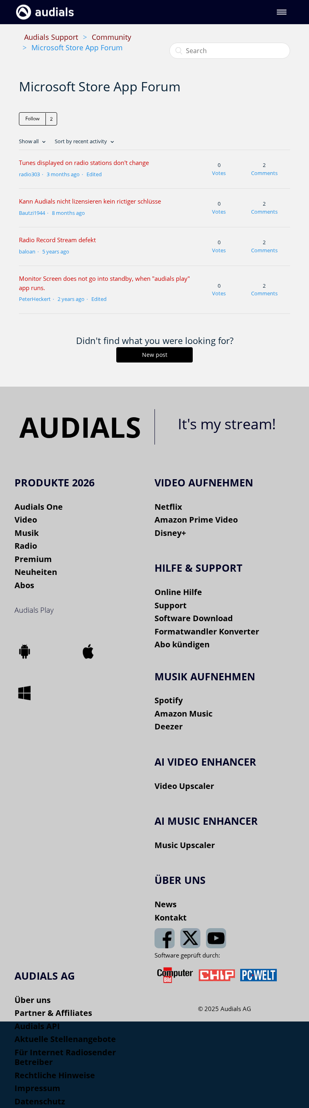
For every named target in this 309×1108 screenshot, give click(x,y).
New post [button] (154, 354)
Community (111, 37)
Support (170, 605)
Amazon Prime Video (196, 519)
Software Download (193, 618)
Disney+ (170, 532)
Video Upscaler (184, 786)
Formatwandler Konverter (206, 631)
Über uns (32, 1000)
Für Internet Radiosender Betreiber (65, 1057)
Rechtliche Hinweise (54, 1075)
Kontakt (170, 917)
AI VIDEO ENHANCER (205, 761)
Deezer (168, 726)
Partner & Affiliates (53, 1012)
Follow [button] (32, 118)
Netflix (168, 506)
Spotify (168, 700)
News (165, 904)
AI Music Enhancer (206, 821)
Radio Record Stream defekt (57, 240)
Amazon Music (183, 713)
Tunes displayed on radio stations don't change (84, 163)
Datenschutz (39, 1101)
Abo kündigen (182, 644)
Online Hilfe (178, 592)
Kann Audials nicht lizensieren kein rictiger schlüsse (90, 201)
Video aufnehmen (203, 482)
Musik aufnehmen (204, 676)
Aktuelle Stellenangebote (65, 1039)
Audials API (37, 1026)
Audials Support (51, 37)
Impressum (37, 1088)
